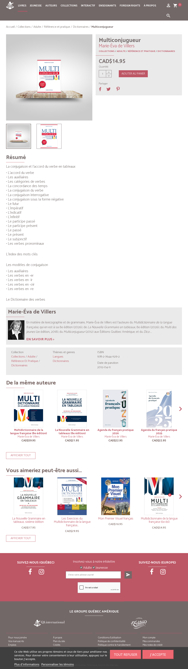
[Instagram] (41, 573)
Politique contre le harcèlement (114, 645)
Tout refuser (125, 654)
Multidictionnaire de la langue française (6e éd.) (159, 520)
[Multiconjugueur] (18, 136)
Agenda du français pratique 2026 (115, 432)
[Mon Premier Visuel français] (115, 496)
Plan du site (59, 641)
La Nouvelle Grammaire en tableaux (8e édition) (72, 432)
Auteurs (51, 6)
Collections (69, 6)
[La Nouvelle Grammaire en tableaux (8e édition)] (72, 408)
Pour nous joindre (17, 638)
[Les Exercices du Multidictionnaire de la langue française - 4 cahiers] (72, 496)
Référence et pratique (141, 51)
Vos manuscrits (16, 641)
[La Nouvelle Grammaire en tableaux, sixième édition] (28, 496)
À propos (150, 6)
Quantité (103, 67)
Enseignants (107, 6)
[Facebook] (30, 573)
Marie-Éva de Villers (28, 436)
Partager (103, 84)
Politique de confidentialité (111, 641)
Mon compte (149, 638)
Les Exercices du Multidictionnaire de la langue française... (72, 522)
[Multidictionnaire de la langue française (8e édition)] (28, 408)
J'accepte (158, 654)
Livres (22, 6)
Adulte (121, 51)
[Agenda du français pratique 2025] (159, 408)
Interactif (88, 6)
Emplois (12, 645)
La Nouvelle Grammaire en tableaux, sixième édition (28, 520)
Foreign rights (130, 6)
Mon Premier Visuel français (115, 518)
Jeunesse (36, 6)
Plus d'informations (26, 664)
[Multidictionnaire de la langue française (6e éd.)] (159, 496)
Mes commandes (151, 641)
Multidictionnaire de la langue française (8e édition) (28, 432)
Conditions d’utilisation (109, 638)
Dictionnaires (166, 51)
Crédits (56, 645)
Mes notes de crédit (152, 645)
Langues (58, 356)
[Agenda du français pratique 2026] (115, 408)
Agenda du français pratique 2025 (159, 432)
